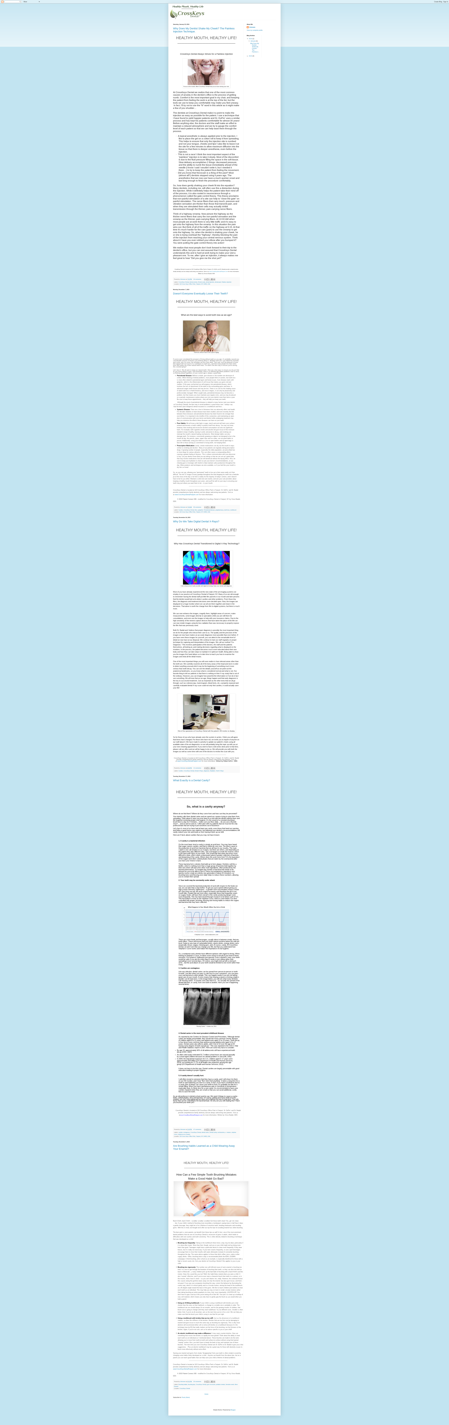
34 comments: (197, 279)
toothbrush (233, 510)
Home (206, 1394)
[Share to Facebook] (212, 279)
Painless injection (226, 282)
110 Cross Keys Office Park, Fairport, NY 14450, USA (194, 284)
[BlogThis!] (207, 279)
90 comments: (197, 507)
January (253, 41)
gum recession (211, 1384)
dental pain (218, 282)
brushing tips (191, 1384)
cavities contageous (184, 1132)
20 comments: (197, 1381)
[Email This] (205, 279)
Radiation (212, 771)
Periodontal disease (209, 510)
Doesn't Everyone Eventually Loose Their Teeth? (200, 293)
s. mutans (228, 1132)
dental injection (210, 282)
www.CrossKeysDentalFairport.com (187, 494)
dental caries (205, 1132)
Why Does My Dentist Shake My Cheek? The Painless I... (254, 48)
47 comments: (197, 1129)
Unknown (252, 27)
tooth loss (227, 510)
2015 (250, 56)
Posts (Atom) (186, 1397)
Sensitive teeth (230, 1384)
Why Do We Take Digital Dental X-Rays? (196, 521)
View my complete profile (255, 30)
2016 (250, 39)
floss (196, 510)
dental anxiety (193, 282)
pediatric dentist (220, 1384)
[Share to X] (210, 279)
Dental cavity (201, 282)
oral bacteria (220, 1132)
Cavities (180, 510)
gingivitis (200, 510)
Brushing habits (182, 1384)
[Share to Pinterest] (214, 279)
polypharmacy (219, 510)
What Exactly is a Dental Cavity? (191, 780)
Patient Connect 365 (189, 499)
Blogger (233, 1410)
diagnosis (206, 771)
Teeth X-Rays (220, 771)
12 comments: (197, 768)
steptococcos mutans (184, 1134)
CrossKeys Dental (183, 282)
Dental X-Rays (199, 771)
